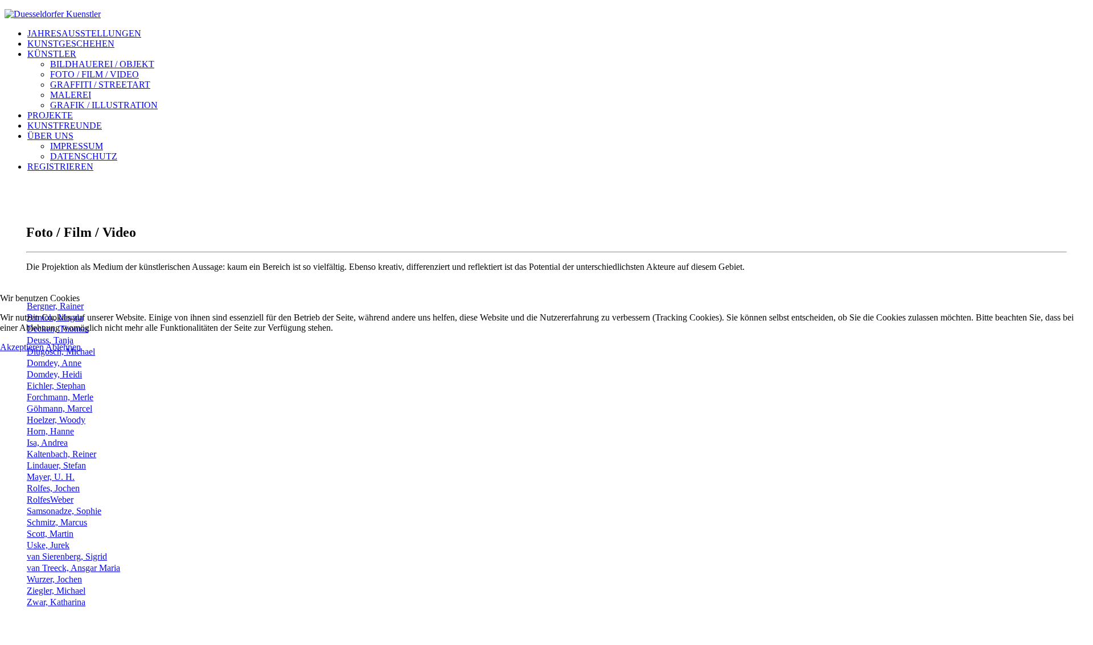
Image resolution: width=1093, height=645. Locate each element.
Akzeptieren (22, 347)
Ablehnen (63, 347)
